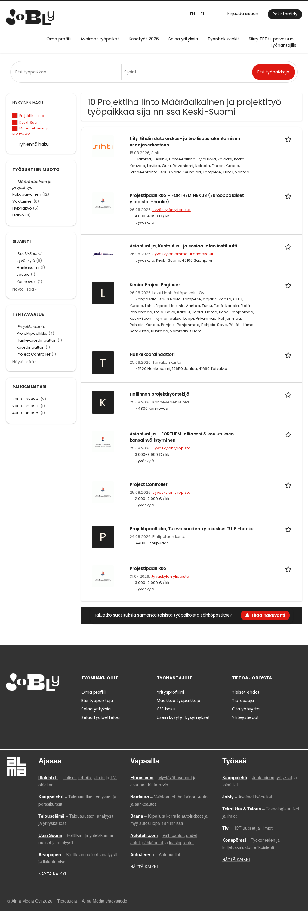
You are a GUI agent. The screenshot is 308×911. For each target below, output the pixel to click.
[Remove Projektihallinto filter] (15, 326)
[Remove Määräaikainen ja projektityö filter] (15, 181)
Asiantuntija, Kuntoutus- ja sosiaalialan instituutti (183, 246)
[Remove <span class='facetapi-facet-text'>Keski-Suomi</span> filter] (15, 122)
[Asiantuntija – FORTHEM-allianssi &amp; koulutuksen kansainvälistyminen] (103, 441)
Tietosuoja (243, 701)
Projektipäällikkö (148, 568)
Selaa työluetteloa (100, 717)
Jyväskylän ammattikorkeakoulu (183, 254)
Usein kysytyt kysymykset (183, 717)
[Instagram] (20, 704)
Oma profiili (58, 39)
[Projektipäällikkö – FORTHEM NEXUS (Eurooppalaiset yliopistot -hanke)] (103, 203)
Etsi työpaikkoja (97, 701)
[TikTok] (40, 704)
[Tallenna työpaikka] (289, 138)
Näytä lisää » (24, 289)
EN (192, 14)
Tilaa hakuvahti (268, 615)
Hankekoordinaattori (152, 354)
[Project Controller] (103, 492)
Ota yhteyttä (246, 709)
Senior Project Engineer (155, 284)
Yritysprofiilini (170, 692)
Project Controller (149, 484)
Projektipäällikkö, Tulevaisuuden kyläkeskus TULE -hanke (192, 528)
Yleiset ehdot (246, 692)
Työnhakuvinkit (223, 39)
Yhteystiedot (245, 717)
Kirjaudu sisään (242, 14)
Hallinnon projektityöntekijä (159, 394)
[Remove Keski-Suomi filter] (15, 253)
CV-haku (166, 709)
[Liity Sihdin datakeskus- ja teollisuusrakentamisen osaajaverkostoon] (103, 146)
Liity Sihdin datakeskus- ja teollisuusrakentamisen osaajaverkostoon (185, 141)
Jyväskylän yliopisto (171, 209)
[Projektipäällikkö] (103, 576)
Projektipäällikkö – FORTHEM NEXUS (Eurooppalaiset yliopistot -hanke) (187, 198)
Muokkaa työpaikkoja (178, 701)
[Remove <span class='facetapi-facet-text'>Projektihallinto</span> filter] (15, 115)
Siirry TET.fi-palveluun (271, 39)
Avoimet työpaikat (99, 39)
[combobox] (67, 72)
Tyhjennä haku (33, 144)
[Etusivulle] (30, 17)
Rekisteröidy (285, 14)
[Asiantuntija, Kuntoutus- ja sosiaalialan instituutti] (103, 253)
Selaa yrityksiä (183, 39)
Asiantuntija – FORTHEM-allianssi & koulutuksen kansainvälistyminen (182, 437)
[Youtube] (49, 704)
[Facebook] (10, 704)
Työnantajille (283, 45)
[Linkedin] (30, 704)
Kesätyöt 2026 (144, 39)
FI (202, 14)
